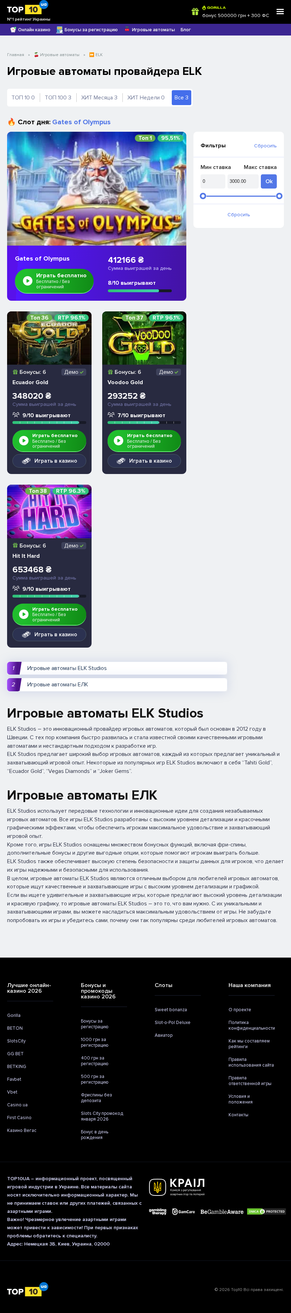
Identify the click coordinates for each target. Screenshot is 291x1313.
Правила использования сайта (251, 1062)
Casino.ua (17, 1105)
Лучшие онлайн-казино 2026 (29, 988)
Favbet (14, 1079)
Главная (15, 55)
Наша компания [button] (250, 985)
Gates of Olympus (42, 258)
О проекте (240, 1010)
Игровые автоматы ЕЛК (57, 684)
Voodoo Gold (125, 382)
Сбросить (265, 146)
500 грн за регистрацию (95, 1079)
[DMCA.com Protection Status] (266, 1212)
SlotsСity (16, 1041)
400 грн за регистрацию (95, 1061)
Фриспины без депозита (96, 1098)
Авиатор (163, 1035)
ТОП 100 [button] (58, 97)
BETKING (16, 1066)
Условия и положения (241, 1099)
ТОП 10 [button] (23, 97)
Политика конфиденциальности (252, 1025)
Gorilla (14, 1015)
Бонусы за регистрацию (91, 30)
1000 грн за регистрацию (95, 1042)
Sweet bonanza (171, 1010)
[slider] (203, 196)
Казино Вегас (22, 1130)
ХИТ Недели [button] (146, 97)
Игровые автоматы (153, 30)
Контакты (238, 1115)
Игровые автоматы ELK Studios (67, 668)
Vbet (12, 1092)
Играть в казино (55, 461)
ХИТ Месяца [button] (99, 97)
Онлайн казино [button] (34, 30)
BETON (15, 1028)
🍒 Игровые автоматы (56, 55)
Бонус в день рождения (94, 1134)
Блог (186, 30)
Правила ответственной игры (250, 1080)
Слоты (163, 985)
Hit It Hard (26, 556)
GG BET (15, 1054)
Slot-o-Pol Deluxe (173, 1022)
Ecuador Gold (30, 382)
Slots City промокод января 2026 (102, 1116)
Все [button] (181, 97)
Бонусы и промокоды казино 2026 (98, 991)
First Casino (19, 1118)
